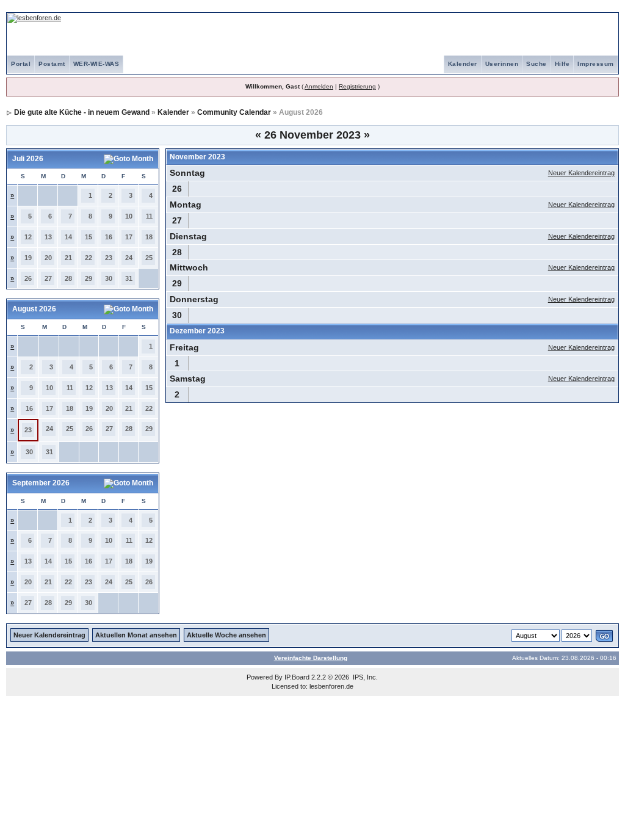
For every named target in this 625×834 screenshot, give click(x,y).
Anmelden (319, 86)
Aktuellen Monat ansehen (136, 635)
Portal (21, 63)
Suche (536, 63)
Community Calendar (234, 112)
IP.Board (296, 677)
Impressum (595, 63)
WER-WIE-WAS (96, 63)
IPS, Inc (364, 677)
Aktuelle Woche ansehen (226, 635)
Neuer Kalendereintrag (581, 172)
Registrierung (357, 86)
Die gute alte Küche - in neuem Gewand (82, 112)
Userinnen (502, 63)
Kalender (462, 63)
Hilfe (562, 63)
